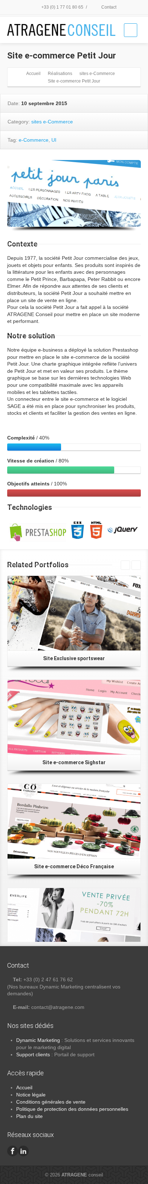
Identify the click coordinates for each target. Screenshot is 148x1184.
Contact (108, 7)
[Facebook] (12, 1151)
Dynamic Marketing (38, 1040)
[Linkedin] (23, 1151)
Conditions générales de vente (50, 1102)
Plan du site (29, 1116)
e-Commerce (33, 140)
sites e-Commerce (52, 121)
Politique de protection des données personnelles (72, 1109)
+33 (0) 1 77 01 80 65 (61, 7)
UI (53, 140)
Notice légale (31, 1095)
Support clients (33, 1054)
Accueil (24, 1087)
